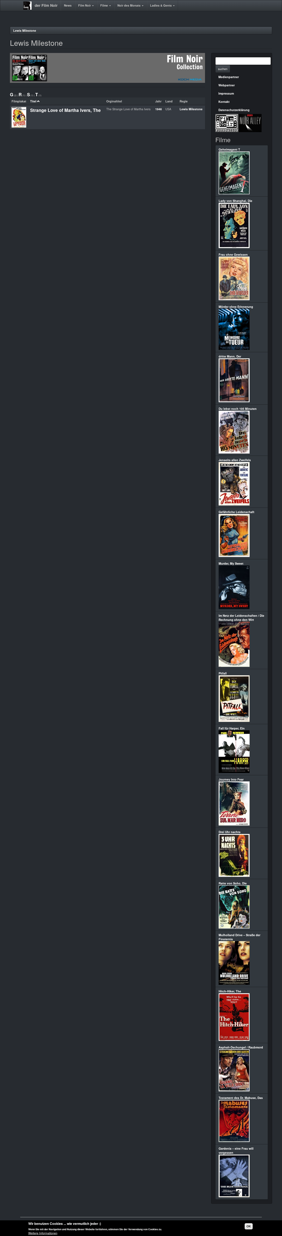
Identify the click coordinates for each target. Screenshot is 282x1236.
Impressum (226, 93)
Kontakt (224, 102)
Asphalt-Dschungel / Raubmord (241, 1047)
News (68, 5)
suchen (222, 69)
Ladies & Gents (161, 5)
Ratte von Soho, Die (233, 883)
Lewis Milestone (24, 30)
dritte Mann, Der (230, 356)
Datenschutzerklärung (234, 110)
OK (248, 1226)
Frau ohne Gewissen (233, 254)
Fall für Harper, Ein (232, 728)
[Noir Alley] (250, 122)
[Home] (29, 5)
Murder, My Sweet (231, 563)
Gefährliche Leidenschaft (236, 512)
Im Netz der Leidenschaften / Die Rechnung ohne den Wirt (241, 617)
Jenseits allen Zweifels (235, 460)
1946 (158, 109)
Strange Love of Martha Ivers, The (65, 110)
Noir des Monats (129, 5)
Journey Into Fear (231, 779)
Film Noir (85, 5)
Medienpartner (228, 77)
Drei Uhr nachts (230, 832)
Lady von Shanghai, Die (235, 201)
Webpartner (226, 85)
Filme (104, 5)
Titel (33, 101)
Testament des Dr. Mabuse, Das (241, 1098)
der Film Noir (46, 5)
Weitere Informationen (42, 1233)
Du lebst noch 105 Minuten (238, 409)
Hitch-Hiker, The (230, 991)
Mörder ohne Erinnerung (236, 307)
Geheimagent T (229, 149)
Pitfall (223, 673)
